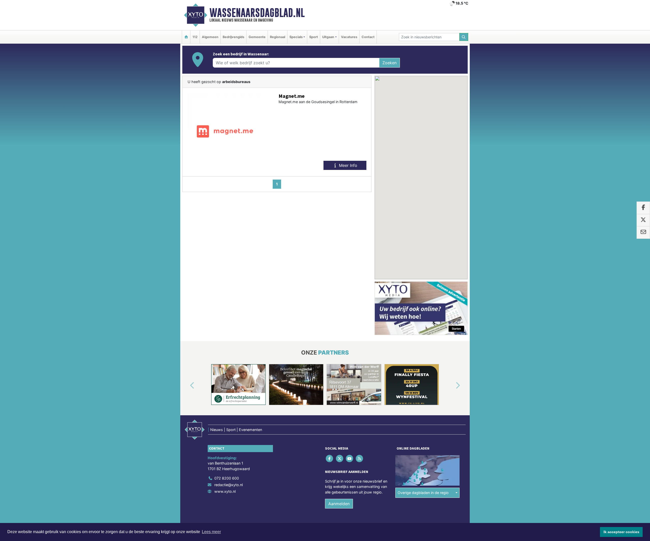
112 (195, 37)
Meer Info (347, 165)
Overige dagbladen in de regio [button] (423, 492)
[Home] (186, 36)
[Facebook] (330, 458)
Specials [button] (296, 37)
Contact (368, 37)
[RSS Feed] (360, 458)
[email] (643, 232)
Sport (313, 37)
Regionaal (277, 37)
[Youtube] (350, 458)
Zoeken (389, 62)
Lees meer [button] (211, 532)
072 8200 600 (226, 478)
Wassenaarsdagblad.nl (257, 12)
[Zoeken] (463, 37)
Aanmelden (339, 503)
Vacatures (349, 37)
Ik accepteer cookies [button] (621, 532)
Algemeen (210, 37)
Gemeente (257, 37)
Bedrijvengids (233, 37)
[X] (340, 458)
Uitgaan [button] (328, 37)
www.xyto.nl (225, 491)
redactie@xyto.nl (228, 485)
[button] (186, 385)
